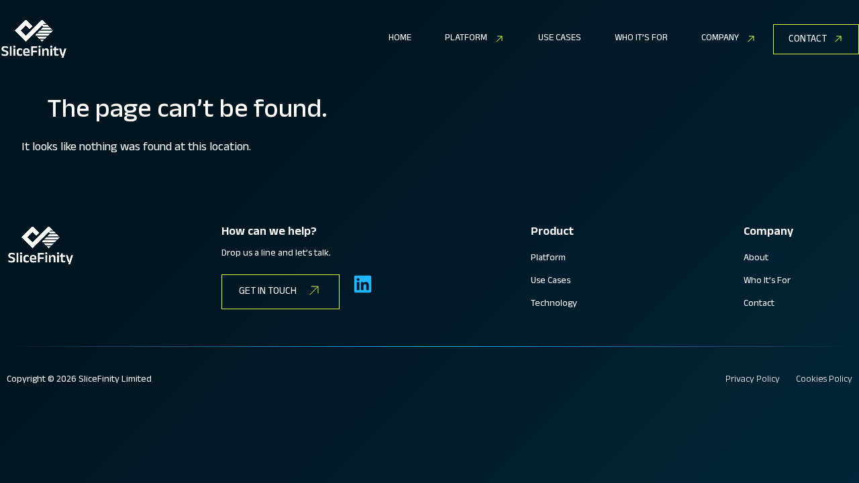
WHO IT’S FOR (641, 39)
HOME (400, 39)
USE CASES (559, 39)
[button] (474, 38)
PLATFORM (466, 39)
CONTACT (808, 40)
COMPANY (720, 39)
